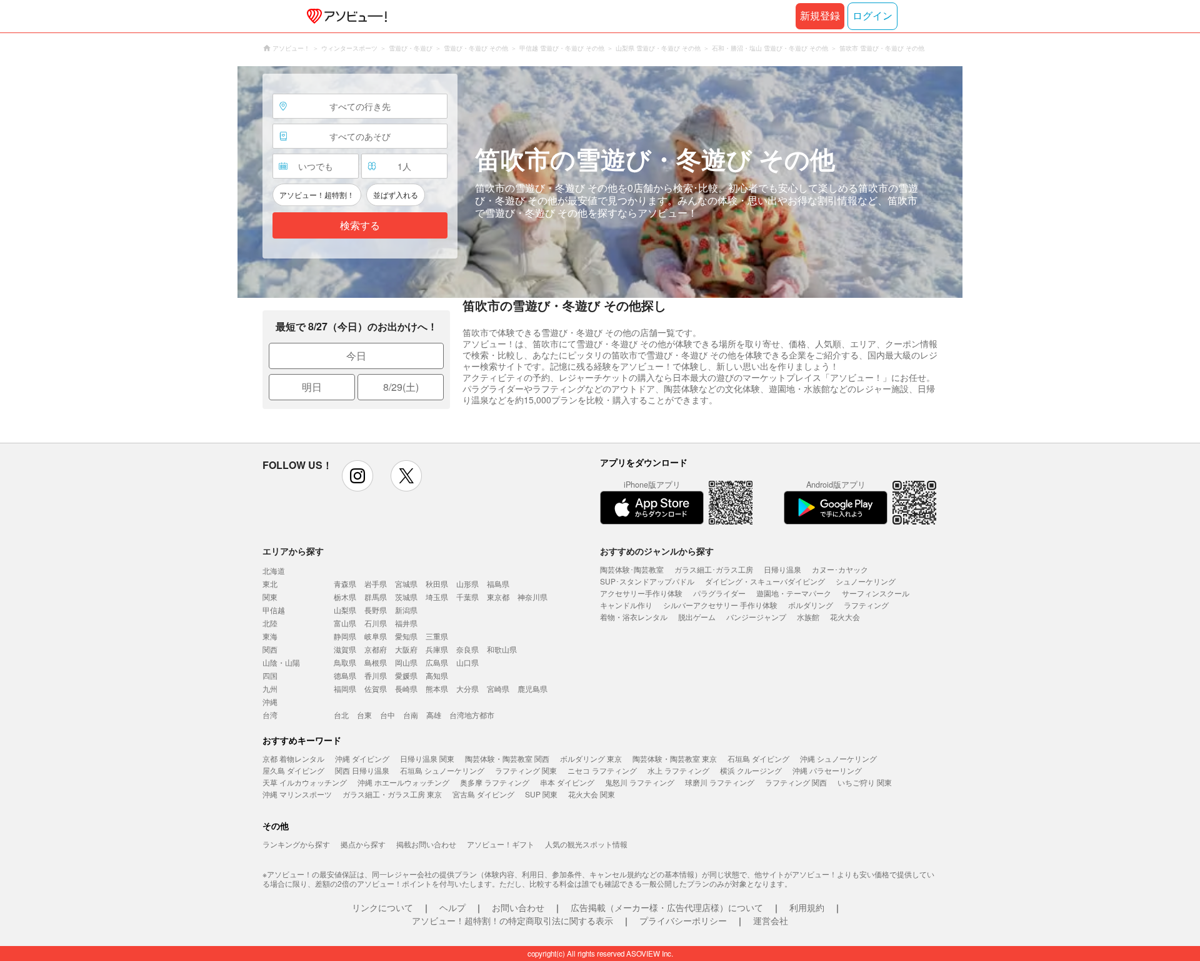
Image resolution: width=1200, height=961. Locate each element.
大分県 (467, 688)
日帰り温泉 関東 (427, 758)
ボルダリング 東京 (591, 758)
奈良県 (467, 649)
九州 (270, 688)
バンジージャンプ (756, 616)
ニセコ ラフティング (602, 770)
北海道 (273, 570)
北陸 (270, 623)
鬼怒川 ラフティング (639, 782)
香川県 (375, 675)
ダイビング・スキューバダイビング (765, 581)
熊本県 (437, 688)
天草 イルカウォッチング (304, 782)
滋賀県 (345, 649)
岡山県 (406, 662)
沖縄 (270, 701)
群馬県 (375, 596)
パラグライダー (719, 593)
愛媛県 (406, 675)
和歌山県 (502, 649)
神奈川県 (533, 596)
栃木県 (345, 596)
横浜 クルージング (751, 770)
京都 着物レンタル (293, 758)
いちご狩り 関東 (865, 782)
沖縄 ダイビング (362, 758)
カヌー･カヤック (840, 569)
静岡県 (345, 636)
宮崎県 (498, 688)
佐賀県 (375, 688)
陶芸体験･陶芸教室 (632, 569)
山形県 (467, 583)
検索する (360, 225)
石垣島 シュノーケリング (442, 770)
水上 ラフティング (678, 770)
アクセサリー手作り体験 (641, 593)
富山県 (345, 623)
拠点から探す (363, 844)
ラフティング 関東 (526, 770)
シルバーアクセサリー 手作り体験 (720, 604)
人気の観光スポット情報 (586, 844)
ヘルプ (452, 907)
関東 (270, 596)
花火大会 (845, 616)
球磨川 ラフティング (719, 782)
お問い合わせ (518, 907)
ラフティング (866, 604)
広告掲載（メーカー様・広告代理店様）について (667, 907)
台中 (387, 714)
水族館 (808, 616)
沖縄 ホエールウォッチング (403, 782)
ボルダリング (810, 604)
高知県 (437, 675)
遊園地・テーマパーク (793, 593)
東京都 (498, 596)
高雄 (433, 714)
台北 (341, 714)
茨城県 (406, 596)
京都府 (375, 649)
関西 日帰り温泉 (362, 770)
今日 (356, 355)
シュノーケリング (866, 581)
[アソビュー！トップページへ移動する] (344, 16)
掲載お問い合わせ (426, 844)
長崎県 (406, 688)
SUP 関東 (541, 794)
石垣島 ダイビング (758, 758)
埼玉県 (437, 596)
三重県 (437, 636)
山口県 (467, 662)
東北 (270, 583)
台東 (364, 714)
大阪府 (406, 649)
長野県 (375, 609)
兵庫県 (437, 649)
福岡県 (345, 688)
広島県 (437, 662)
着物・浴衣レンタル (634, 616)
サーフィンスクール (875, 593)
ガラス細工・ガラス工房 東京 (392, 794)
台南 (410, 714)
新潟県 (406, 609)
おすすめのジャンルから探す (657, 551)
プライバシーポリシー (683, 920)
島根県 (375, 662)
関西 (270, 649)
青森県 (345, 583)
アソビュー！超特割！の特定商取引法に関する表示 (512, 920)
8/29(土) (401, 387)
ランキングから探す (296, 844)
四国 (270, 675)
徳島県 (345, 675)
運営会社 (770, 920)
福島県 (498, 583)
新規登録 (820, 16)
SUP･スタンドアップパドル (647, 581)
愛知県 (406, 636)
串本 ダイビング (567, 782)
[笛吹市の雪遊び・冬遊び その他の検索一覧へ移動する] (600, 182)
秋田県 (437, 583)
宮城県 (406, 583)
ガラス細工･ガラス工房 (713, 569)
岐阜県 (375, 636)
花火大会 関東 (591, 794)
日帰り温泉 (782, 569)
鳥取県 (345, 662)
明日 (312, 387)
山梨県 (345, 609)
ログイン (872, 16)
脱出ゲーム (697, 616)
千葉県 (467, 596)
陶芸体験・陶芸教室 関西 (507, 758)
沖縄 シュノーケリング (838, 758)
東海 (270, 636)
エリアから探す (293, 551)
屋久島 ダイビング (293, 770)
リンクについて (382, 907)
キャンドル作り (626, 604)
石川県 (375, 623)
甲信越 (273, 609)
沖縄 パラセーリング (827, 770)
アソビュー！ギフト (500, 844)
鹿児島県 (533, 688)
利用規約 (806, 907)
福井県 (406, 623)
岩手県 (375, 583)
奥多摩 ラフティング (494, 782)
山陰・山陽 (281, 662)
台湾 (270, 714)
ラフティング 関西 (796, 782)
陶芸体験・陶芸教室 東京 (674, 758)
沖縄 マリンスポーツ (297, 794)
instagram (357, 475)
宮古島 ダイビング (483, 794)
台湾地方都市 (471, 714)
